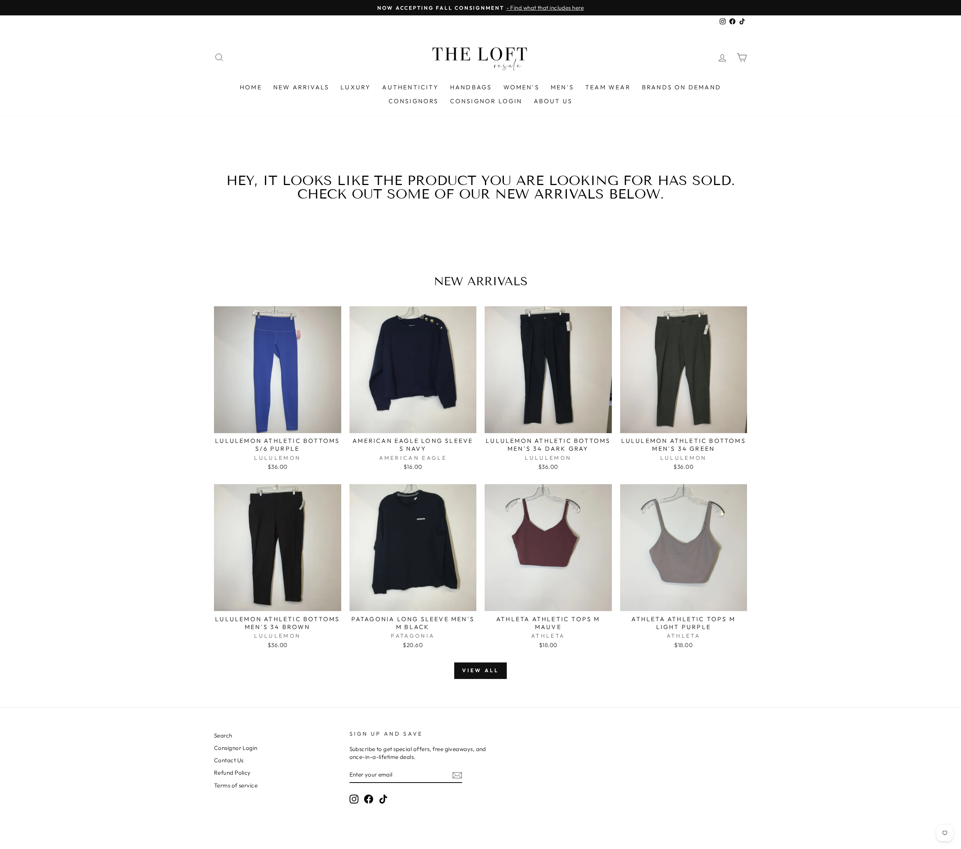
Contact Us (229, 760)
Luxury (355, 87)
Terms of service (236, 785)
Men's (562, 87)
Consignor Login (486, 101)
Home (251, 87)
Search (223, 735)
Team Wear (608, 87)
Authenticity (410, 87)
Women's (521, 87)
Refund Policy (232, 772)
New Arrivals (301, 87)
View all (480, 670)
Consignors (414, 101)
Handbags (471, 87)
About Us (553, 101)
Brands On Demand (681, 87)
